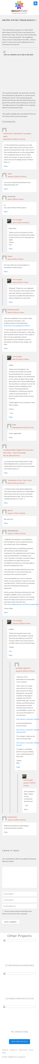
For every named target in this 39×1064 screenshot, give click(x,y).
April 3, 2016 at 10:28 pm (20, 222)
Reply (6, 166)
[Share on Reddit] (29, 20)
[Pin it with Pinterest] (31, 20)
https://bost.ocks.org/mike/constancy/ (17, 326)
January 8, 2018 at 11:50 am (25, 671)
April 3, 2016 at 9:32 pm (16, 199)
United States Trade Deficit (18, 20)
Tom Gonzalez (17, 220)
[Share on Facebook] (24, 20)
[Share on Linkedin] (34, 20)
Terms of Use (23, 1050)
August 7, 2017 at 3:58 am (16, 513)
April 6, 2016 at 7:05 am (20, 282)
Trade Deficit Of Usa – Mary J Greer (20, 480)
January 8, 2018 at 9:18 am (21, 623)
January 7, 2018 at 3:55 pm (17, 533)
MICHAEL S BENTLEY (23, 668)
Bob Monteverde (13, 310)
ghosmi (10, 510)
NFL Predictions (19, 1032)
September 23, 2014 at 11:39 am (14, 139)
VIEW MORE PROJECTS (19, 1041)
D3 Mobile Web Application (20, 998)
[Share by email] (36, 20)
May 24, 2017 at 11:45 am (16, 483)
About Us (5, 1050)
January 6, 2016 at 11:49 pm (17, 176)
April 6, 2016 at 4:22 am (15, 259)
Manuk (10, 256)
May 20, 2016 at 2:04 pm (20, 359)
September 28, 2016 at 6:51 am (23, 427)
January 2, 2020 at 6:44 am (16, 820)
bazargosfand (12, 817)
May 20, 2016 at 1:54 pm (16, 312)
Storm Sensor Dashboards (19, 965)
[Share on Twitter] (27, 20)
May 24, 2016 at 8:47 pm (11, 455)
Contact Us (13, 1050)
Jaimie (10, 174)
